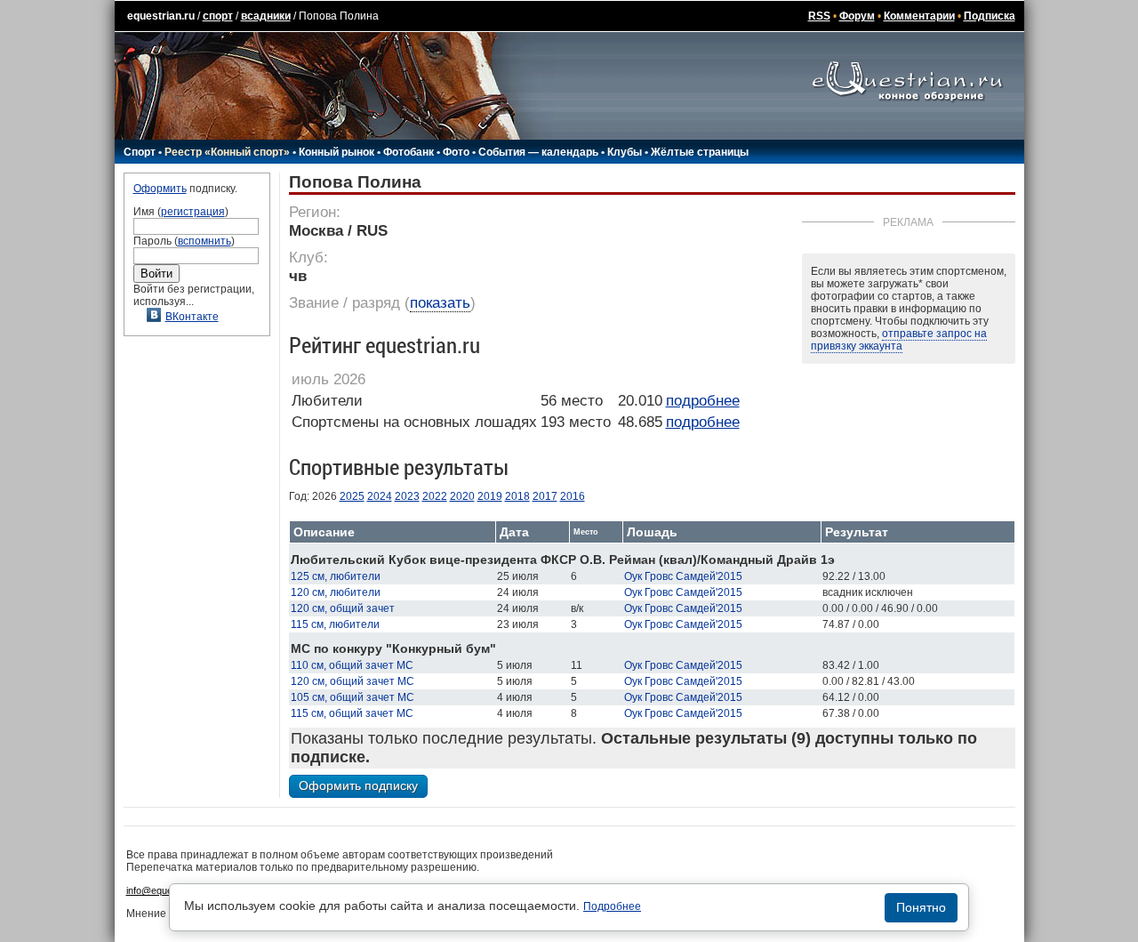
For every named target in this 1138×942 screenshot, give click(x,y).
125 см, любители (336, 576)
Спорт (140, 152)
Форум (857, 16)
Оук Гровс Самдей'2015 (683, 576)
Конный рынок (336, 152)
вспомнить (204, 241)
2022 (434, 496)
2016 (572, 496)
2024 (379, 496)
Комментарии (919, 16)
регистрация (193, 211)
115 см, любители (335, 624)
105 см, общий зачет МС (352, 697)
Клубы (624, 152)
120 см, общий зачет (343, 608)
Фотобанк (408, 152)
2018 (517, 496)
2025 (352, 496)
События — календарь (538, 152)
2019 (489, 496)
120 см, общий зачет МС (352, 681)
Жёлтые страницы (700, 152)
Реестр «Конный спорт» (227, 152)
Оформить (160, 188)
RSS (819, 16)
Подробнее (612, 906)
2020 (462, 496)
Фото (456, 152)
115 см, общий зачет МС (352, 713)
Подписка (989, 16)
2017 (545, 496)
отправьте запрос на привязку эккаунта (899, 339)
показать (440, 302)
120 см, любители (336, 592)
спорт (218, 16)
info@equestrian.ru (167, 890)
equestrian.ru (161, 16)
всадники (266, 16)
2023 (407, 496)
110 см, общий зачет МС (352, 665)
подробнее (703, 400)
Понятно (921, 907)
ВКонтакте (192, 316)
